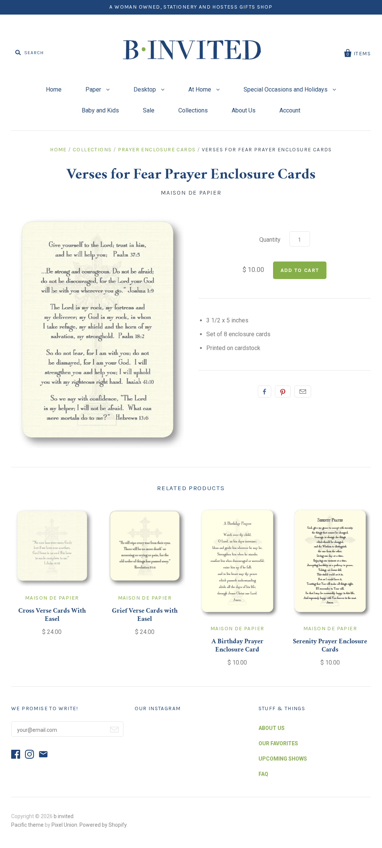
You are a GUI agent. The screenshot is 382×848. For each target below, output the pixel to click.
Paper (94, 89)
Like (264, 391)
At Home (200, 89)
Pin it (283, 391)
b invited (63, 816)
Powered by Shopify (102, 825)
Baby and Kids (100, 110)
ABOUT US (272, 728)
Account (289, 110)
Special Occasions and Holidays (286, 89)
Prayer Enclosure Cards (157, 149)
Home (54, 89)
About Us (244, 110)
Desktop (145, 89)
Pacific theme (27, 825)
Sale (148, 110)
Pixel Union (64, 825)
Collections (193, 110)
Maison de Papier (191, 192)
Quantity (270, 239)
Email (302, 391)
